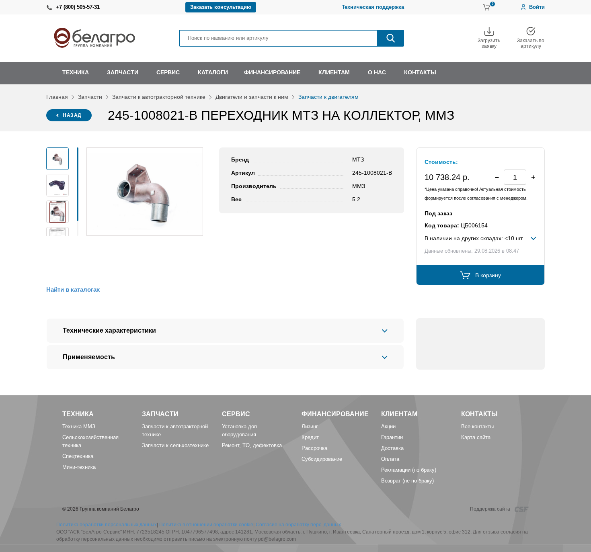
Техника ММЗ (78, 426)
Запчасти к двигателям (328, 97)
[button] (533, 177)
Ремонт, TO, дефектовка (252, 445)
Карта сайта (475, 437)
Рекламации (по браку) (408, 470)
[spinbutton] (515, 177)
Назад (72, 115)
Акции (388, 426)
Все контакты (477, 426)
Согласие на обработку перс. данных (298, 524)
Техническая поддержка (373, 7)
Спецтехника (77, 456)
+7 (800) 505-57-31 (78, 7)
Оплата (390, 459)
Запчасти (90, 97)
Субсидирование (322, 459)
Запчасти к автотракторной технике (158, 97)
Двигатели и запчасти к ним (251, 97)
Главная (57, 97)
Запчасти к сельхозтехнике (175, 445)
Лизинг (310, 426)
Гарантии (392, 437)
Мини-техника (79, 467)
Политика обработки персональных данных (106, 524)
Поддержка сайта (490, 509)
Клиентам (399, 414)
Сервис (236, 414)
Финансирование (335, 414)
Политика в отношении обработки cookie (206, 524)
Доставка (392, 448)
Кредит (310, 437)
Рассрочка (314, 448)
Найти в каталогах (73, 289)
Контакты (479, 414)
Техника (78, 414)
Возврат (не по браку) (407, 481)
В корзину (488, 275)
